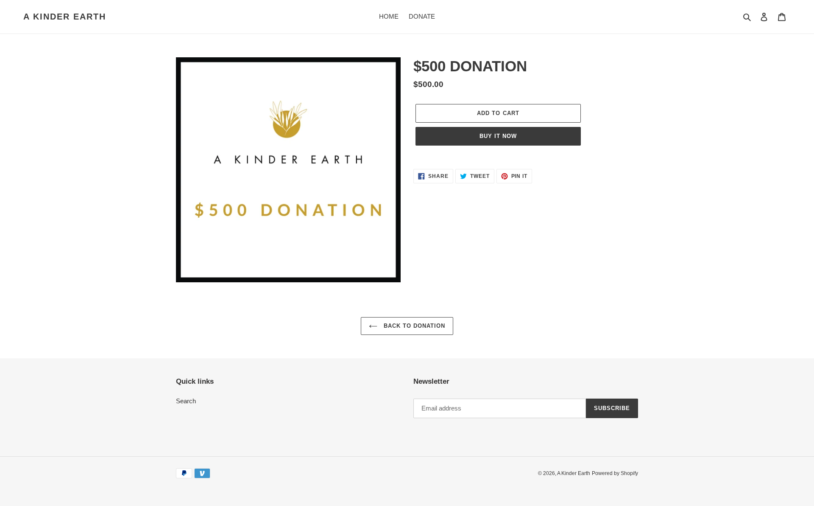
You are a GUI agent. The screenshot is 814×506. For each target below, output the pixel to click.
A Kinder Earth (64, 16)
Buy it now (498, 136)
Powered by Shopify (615, 473)
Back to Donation (414, 326)
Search (186, 401)
